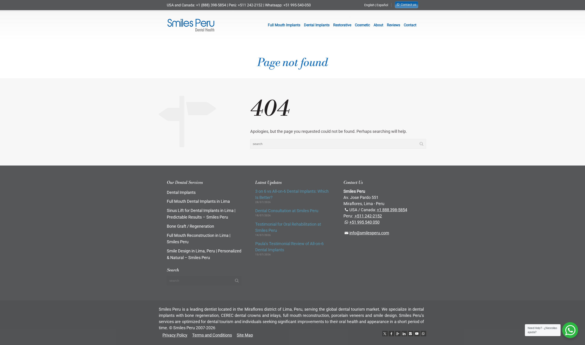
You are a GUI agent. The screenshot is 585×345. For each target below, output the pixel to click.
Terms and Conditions (212, 335)
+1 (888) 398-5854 (211, 5)
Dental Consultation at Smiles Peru (286, 210)
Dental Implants (317, 25)
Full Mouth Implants (284, 25)
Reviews (393, 25)
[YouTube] (417, 333)
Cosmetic (362, 25)
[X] (385, 333)
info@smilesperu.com (369, 232)
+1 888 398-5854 (392, 209)
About (378, 25)
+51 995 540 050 (364, 222)
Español (382, 5)
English (369, 5)
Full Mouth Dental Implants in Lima (198, 201)
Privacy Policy (174, 335)
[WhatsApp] (423, 333)
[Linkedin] (404, 333)
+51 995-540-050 (297, 5)
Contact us (408, 4)
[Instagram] (410, 333)
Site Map (245, 335)
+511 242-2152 (250, 5)
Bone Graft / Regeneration (190, 226)
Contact (410, 25)
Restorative (342, 25)
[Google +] (398, 333)
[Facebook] (391, 333)
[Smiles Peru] (191, 25)
